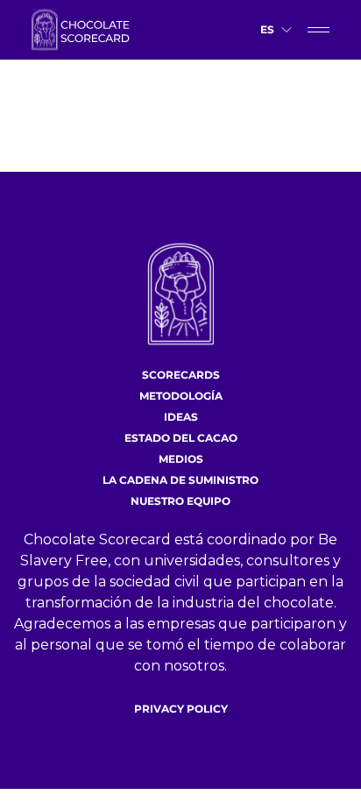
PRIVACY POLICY (181, 708)
